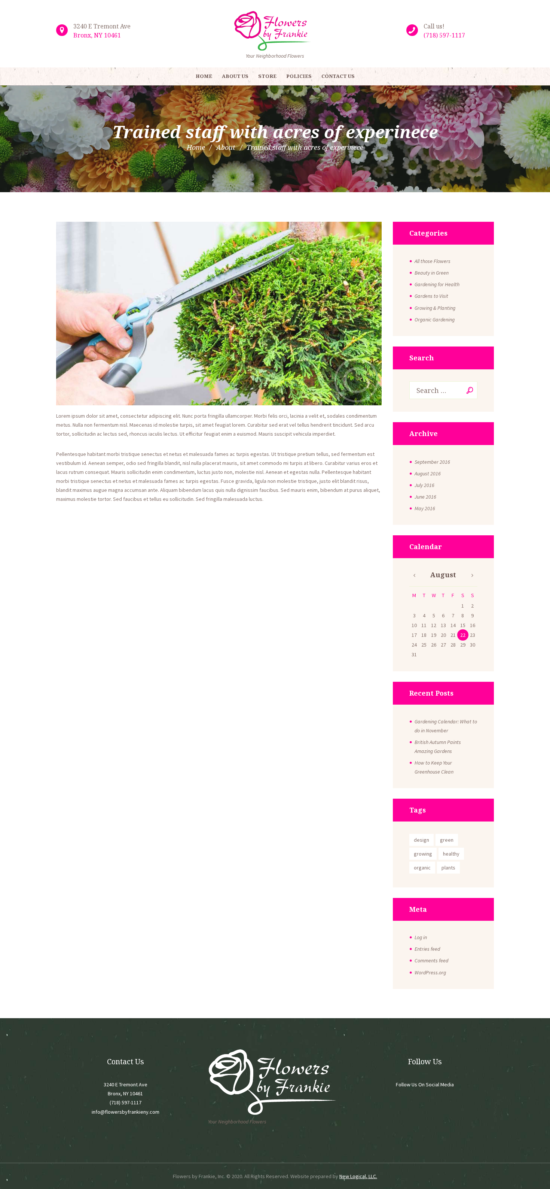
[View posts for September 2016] (414, 575)
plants (448, 867)
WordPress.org (430, 972)
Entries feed (427, 949)
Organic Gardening (435, 319)
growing (423, 853)
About (225, 147)
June (425, 496)
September (432, 462)
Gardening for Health (437, 284)
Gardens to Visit (431, 296)
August (428, 473)
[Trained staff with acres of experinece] (219, 313)
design (421, 839)
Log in (421, 937)
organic (422, 867)
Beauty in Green (432, 272)
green (446, 839)
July (424, 485)
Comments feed (431, 960)
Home (196, 147)
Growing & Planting (435, 308)
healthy (451, 853)
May (425, 508)
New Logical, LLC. (358, 1176)
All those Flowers (432, 261)
